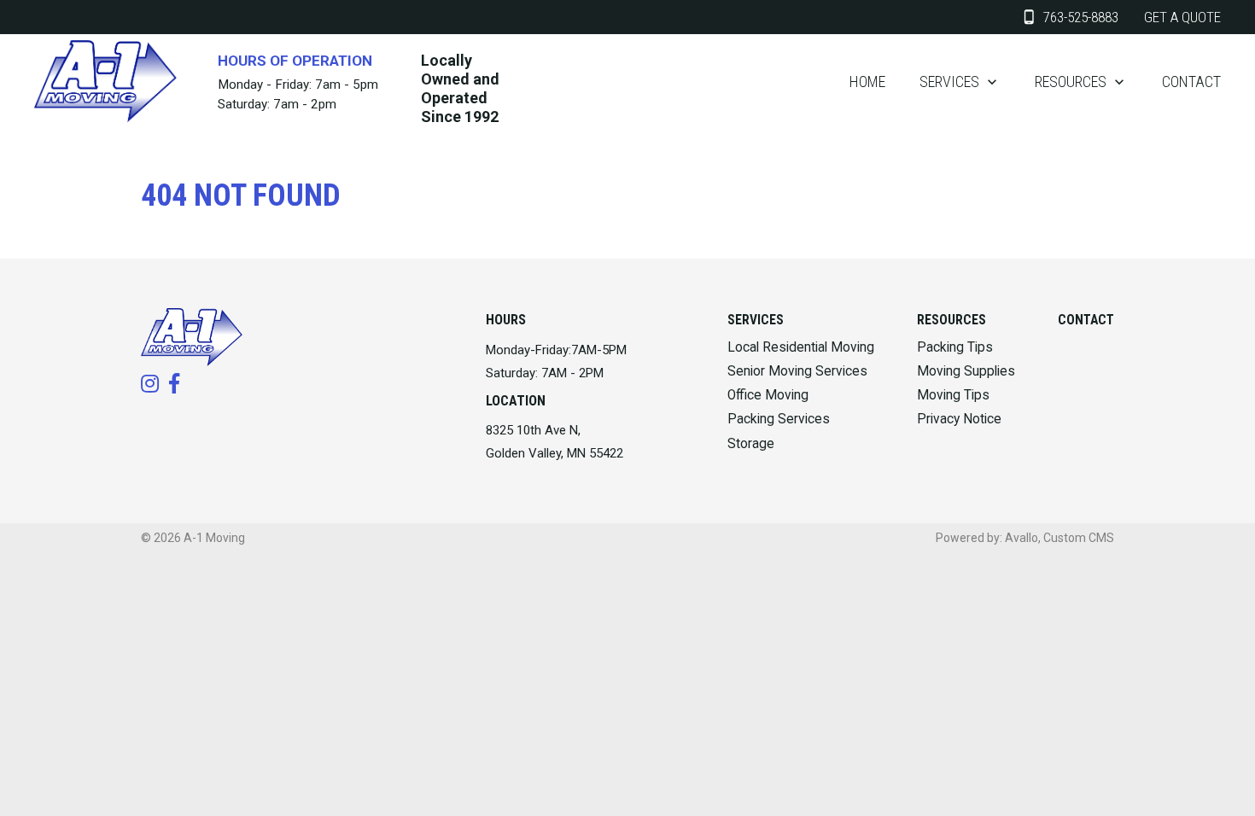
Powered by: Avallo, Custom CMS (1025, 538)
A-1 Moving (214, 538)
